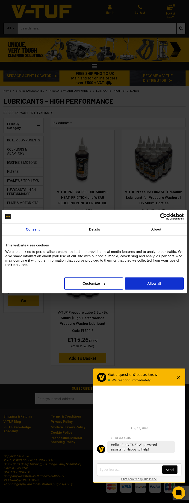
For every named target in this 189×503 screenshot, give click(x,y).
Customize (91, 283)
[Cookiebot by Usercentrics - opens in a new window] (163, 216)
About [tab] (156, 229)
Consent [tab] (33, 229)
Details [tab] (94, 229)
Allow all (154, 283)
